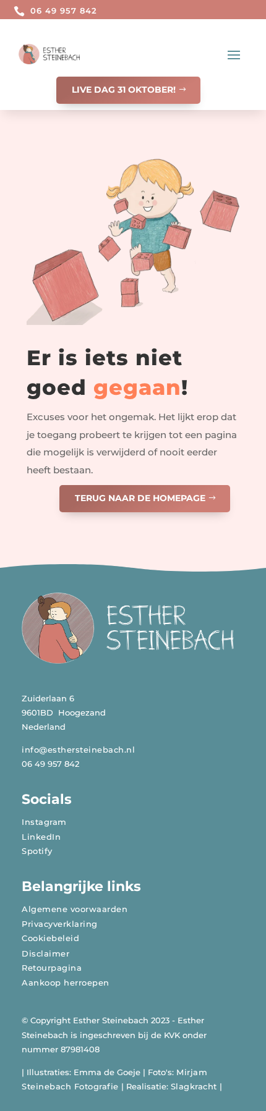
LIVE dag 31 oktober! (124, 89)
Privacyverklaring (60, 924)
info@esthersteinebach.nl (78, 749)
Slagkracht (194, 1086)
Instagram (44, 822)
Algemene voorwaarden (74, 909)
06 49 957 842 (63, 10)
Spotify (37, 851)
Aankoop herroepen (65, 982)
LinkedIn (41, 837)
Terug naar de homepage (140, 498)
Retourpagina (52, 968)
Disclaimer (45, 953)
